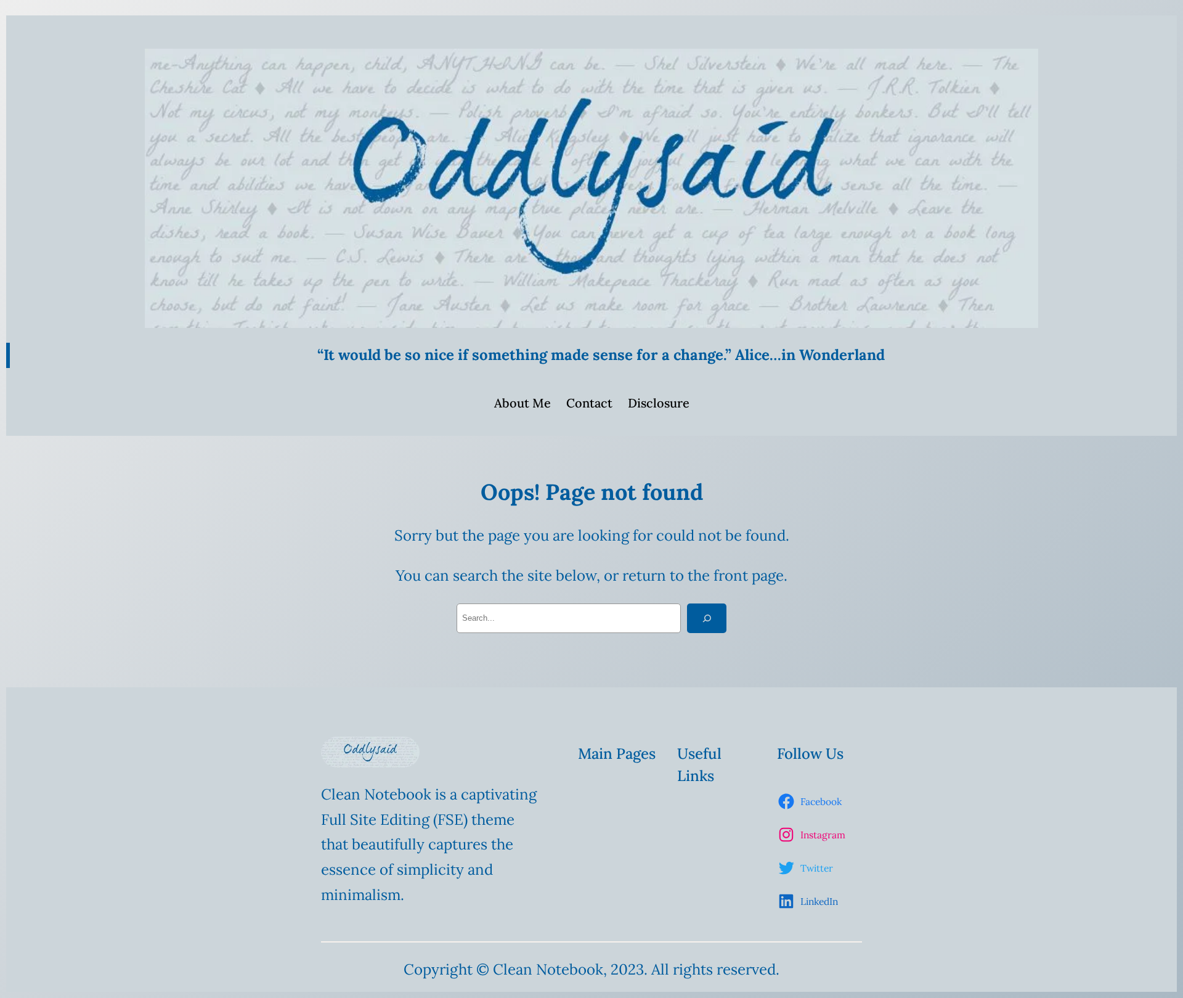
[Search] (706, 618)
